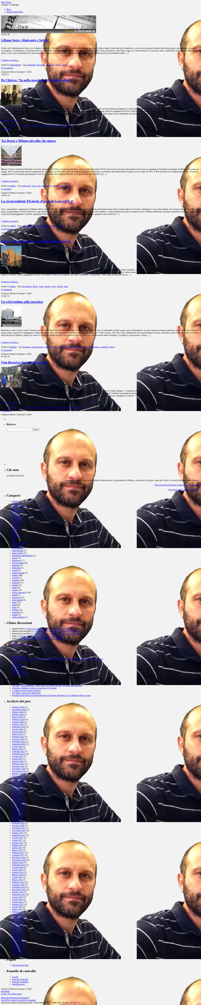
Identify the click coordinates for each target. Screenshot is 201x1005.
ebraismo (16, 533)
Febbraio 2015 (18, 912)
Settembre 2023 (19, 727)
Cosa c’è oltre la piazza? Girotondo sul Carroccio (36, 241)
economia (16, 536)
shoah (14, 595)
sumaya (69, 125)
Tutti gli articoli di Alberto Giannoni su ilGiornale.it (176, 485)
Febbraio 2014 (18, 941)
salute (14, 587)
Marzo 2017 (17, 850)
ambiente (16, 504)
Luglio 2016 (17, 870)
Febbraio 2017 (18, 852)
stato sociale (17, 600)
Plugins (15, 661)
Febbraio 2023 (18, 736)
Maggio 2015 (18, 904)
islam (34, 125)
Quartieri (16, 580)
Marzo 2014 (17, 939)
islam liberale (17, 550)
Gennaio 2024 (18, 722)
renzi (62, 186)
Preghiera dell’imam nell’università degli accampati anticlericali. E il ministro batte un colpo (51, 695)
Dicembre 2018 (18, 803)
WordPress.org (18, 984)
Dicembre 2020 (18, 769)
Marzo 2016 (17, 880)
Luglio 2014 (17, 929)
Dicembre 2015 (18, 887)
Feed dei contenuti (20, 979)
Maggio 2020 (18, 773)
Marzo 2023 (17, 734)
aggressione (27, 226)
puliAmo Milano (45, 407)
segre (64, 65)
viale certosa (94, 347)
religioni (13, 125)
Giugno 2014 (18, 931)
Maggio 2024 (18, 714)
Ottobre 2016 (18, 862)
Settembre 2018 (19, 810)
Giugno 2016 (18, 872)
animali (15, 509)
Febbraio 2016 (18, 882)
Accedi (15, 977)
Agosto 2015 (17, 897)
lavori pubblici (18, 563)
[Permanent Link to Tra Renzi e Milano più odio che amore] (11, 165)
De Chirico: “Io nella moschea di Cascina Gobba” (36, 80)
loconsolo (43, 226)
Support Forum (18, 666)
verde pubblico (18, 617)
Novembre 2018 (19, 806)
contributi (16, 526)
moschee (55, 125)
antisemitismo (15, 65)
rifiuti (56, 407)
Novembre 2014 (19, 919)
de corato (50, 65)
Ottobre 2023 (18, 724)
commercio (17, 518)
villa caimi (78, 407)
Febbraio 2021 (18, 764)
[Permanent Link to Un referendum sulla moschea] (11, 326)
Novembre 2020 (19, 771)
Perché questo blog (15, 12)
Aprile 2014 (17, 936)
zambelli (104, 347)
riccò (54, 286)
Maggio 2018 (18, 815)
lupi (38, 186)
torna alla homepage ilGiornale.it (15, 998)
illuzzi (35, 226)
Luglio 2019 (17, 791)
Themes (15, 669)
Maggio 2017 (18, 845)
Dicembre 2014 (18, 917)
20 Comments (7, 68)
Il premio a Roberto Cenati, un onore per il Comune (34, 688)
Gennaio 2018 (18, 825)
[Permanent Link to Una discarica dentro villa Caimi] (11, 387)
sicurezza (16, 597)
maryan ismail (44, 125)
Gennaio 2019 (18, 801)
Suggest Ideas (18, 664)
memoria (16, 565)
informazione (17, 545)
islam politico (18, 553)
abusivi (15, 501)
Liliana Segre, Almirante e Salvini (25, 40)
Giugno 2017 (18, 843)
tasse (14, 607)
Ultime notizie (19, 644)
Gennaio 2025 (18, 707)
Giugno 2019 (18, 793)
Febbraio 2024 (18, 719)
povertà (15, 578)
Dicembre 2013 (18, 946)
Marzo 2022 (17, 749)
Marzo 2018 (17, 820)
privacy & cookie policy (11, 994)
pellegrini (53, 226)
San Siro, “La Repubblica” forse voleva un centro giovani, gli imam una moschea (47, 685)
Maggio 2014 (18, 934)
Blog (9, 9)
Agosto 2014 (17, 926)
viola (66, 286)
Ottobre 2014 (18, 921)
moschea (77, 347)
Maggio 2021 (18, 761)
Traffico (15, 610)
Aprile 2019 (17, 798)
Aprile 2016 (17, 877)
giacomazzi (27, 286)
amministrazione (19, 506)
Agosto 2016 (17, 867)
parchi (14, 570)
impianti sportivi (19, 543)
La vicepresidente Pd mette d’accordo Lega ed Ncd (37, 201)
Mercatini (16, 568)
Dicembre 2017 (18, 828)
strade (14, 605)
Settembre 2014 (19, 924)
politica (12, 186)
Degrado (13, 407)
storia (14, 602)
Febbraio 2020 (18, 776)
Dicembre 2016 (18, 857)
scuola (15, 590)
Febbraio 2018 (18, 823)
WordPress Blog (19, 671)
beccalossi (40, 65)
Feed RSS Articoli (9, 1000)
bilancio (15, 513)
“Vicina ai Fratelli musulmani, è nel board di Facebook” (51, 629)
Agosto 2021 (17, 756)
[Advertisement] (27, 448)
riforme (15, 585)
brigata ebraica (18, 516)
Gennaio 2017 (18, 855)
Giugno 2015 (18, 902)
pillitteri (56, 186)
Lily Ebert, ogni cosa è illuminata (26, 693)
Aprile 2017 (17, 847)
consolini (48, 347)
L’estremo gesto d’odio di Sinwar (26, 690)
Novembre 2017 (19, 830)
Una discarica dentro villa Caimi (24, 362)
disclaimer (5, 991)
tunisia (15, 615)
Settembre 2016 (19, 865)
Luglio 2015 (17, 899)
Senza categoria (19, 592)
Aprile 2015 (17, 907)
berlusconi (26, 186)
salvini (58, 65)
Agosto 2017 (17, 838)
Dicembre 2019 (18, 781)
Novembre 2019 (19, 783)
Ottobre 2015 (18, 892)
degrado (26, 407)
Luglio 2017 (17, 840)
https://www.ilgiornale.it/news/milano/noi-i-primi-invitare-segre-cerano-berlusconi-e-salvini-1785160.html (57, 659)
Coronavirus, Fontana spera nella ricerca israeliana (41, 636)
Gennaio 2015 (18, 914)
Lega (41, 286)
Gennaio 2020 (18, 778)
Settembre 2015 (19, 894)
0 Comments (6, 229)
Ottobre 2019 (18, 786)
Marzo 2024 (17, 717)
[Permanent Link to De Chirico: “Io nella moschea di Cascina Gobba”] (11, 104)
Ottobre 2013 (18, 951)
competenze (17, 521)
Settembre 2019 (19, 788)
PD (50, 186)
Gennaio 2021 (18, 766)
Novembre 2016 (19, 860)
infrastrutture (17, 548)
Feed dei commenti (20, 982)
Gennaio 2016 (18, 884)
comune (15, 523)
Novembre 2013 (19, 949)
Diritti (14, 531)
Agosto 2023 (17, 729)
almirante (31, 65)
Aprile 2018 (17, 818)
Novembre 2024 (19, 709)
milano (44, 186)
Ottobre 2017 (18, 833)
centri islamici (37, 347)
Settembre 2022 (19, 744)
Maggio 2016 (18, 875)
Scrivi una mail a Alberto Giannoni (183, 489)
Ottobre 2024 (18, 712)
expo (14, 538)
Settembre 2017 (19, 835)
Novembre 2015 (19, 889)
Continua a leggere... (10, 60)
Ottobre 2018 (18, 808)
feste (14, 541)
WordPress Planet (19, 674)
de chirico (27, 125)
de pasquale (67, 347)
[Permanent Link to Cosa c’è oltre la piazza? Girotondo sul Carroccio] (11, 265)
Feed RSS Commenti (26, 1000)
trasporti (15, 612)
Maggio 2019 (18, 796)
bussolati (26, 347)
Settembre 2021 (19, 754)
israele (15, 558)
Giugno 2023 (18, 732)
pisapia (47, 286)
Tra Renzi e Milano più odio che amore (28, 140)
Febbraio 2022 (18, 751)
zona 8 (112, 347)
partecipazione (18, 573)
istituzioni (16, 560)
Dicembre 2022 (18, 741)
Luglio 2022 (17, 746)
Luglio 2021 (17, 759)
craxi (34, 186)
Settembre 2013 (19, 954)
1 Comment (6, 128)
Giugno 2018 (18, 813)
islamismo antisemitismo (22, 555)
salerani (62, 407)
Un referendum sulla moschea (22, 301)
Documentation (18, 656)
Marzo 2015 (17, 909)
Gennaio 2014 (18, 944)
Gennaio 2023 (18, 739)
